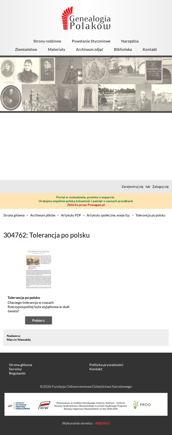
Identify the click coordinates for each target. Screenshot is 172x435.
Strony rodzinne (47, 41)
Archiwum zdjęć (89, 49)
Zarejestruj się (132, 186)
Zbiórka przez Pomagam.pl (86, 205)
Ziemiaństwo (26, 49)
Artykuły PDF (71, 215)
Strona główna (14, 215)
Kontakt (150, 49)
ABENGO (102, 423)
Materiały (56, 49)
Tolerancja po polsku (150, 215)
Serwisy (15, 369)
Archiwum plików (42, 215)
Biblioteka (123, 49)
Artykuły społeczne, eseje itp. (108, 215)
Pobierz (38, 320)
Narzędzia (130, 41)
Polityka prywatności (106, 364)
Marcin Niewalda (19, 339)
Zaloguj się (160, 186)
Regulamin (17, 373)
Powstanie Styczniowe (91, 41)
